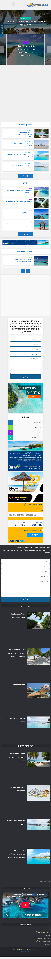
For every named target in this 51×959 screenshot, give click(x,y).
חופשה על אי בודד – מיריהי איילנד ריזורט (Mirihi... (23, 261)
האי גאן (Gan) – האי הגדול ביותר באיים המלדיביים (18, 214)
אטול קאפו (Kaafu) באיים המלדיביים (19, 202)
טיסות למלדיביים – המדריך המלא (22, 144)
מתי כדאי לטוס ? (19, 685)
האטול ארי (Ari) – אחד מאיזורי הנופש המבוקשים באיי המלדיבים (25, 51)
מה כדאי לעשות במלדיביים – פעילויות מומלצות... (19, 155)
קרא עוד (25, 176)
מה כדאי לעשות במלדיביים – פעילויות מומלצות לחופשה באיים (16, 854)
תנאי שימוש (25, 952)
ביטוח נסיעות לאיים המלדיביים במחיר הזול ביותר (25, 23)
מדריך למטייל (25, 18)
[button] (13, 4)
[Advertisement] (25, 94)
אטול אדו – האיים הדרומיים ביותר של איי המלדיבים (18, 225)
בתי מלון (30, 257)
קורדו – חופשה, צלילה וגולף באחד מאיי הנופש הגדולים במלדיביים (16, 653)
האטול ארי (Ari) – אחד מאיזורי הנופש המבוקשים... (19, 192)
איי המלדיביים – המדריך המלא (22, 165)
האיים (25, 42)
